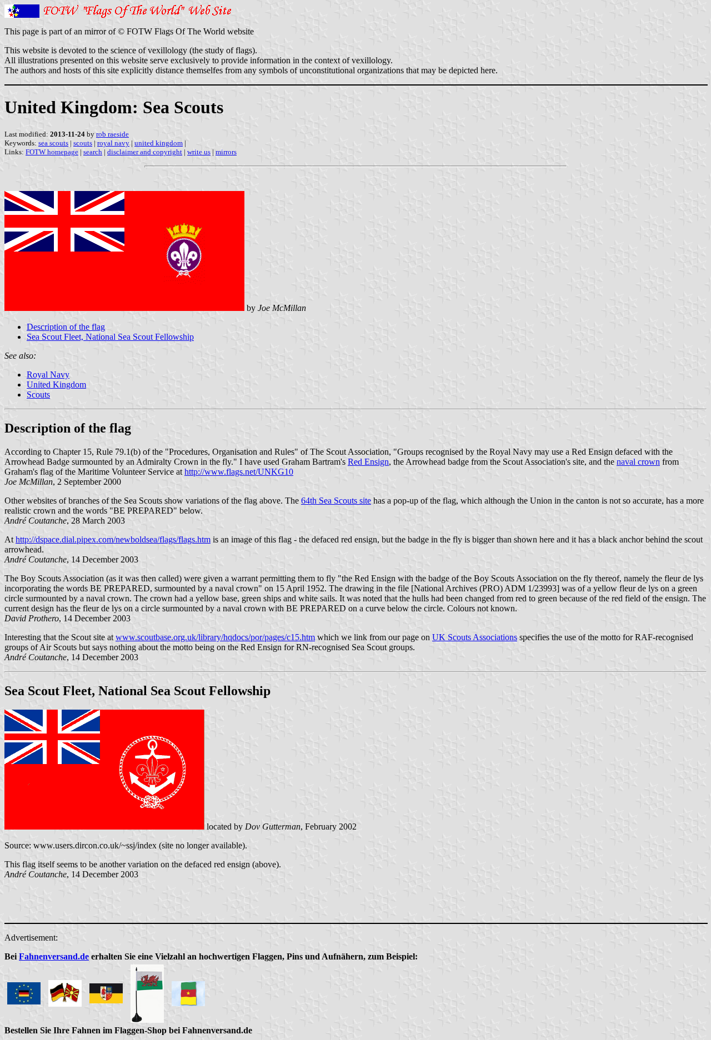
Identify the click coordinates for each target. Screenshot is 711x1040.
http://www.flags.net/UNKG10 (238, 471)
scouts (82, 143)
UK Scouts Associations (474, 637)
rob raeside (112, 134)
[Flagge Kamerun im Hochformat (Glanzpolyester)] (188, 990)
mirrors (226, 152)
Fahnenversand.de (54, 956)
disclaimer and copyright (144, 152)
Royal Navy (48, 374)
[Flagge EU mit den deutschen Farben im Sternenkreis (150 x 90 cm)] (23, 990)
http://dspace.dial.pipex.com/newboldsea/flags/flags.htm (113, 539)
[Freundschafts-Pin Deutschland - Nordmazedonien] (65, 990)
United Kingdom (56, 384)
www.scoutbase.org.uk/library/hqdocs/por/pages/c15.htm (215, 637)
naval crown (638, 461)
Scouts (38, 394)
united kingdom (158, 143)
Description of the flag (66, 326)
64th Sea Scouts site (336, 500)
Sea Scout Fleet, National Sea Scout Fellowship (110, 336)
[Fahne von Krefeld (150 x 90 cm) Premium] (106, 990)
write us (199, 152)
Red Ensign (368, 461)
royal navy (113, 143)
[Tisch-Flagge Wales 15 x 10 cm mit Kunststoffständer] (147, 990)
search (92, 152)
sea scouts (53, 143)
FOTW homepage (52, 152)
